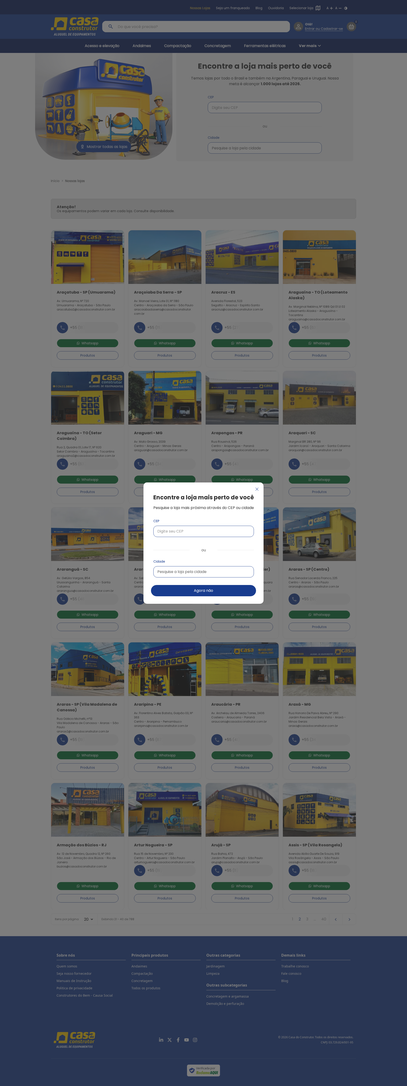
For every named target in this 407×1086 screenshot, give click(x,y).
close (257, 489)
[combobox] (203, 571)
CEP (156, 521)
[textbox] (182, 572)
